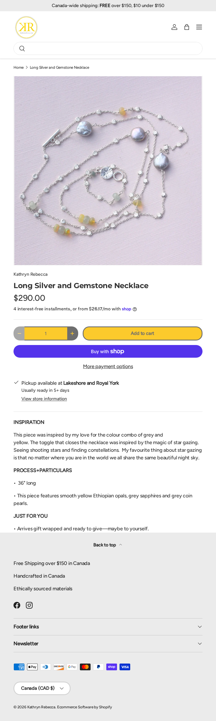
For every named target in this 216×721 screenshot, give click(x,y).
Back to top (105, 545)
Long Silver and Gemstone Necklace (59, 68)
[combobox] (108, 48)
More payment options (108, 366)
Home (19, 68)
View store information (44, 398)
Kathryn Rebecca (31, 274)
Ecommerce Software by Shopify (84, 707)
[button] (187, 27)
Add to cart (142, 333)
